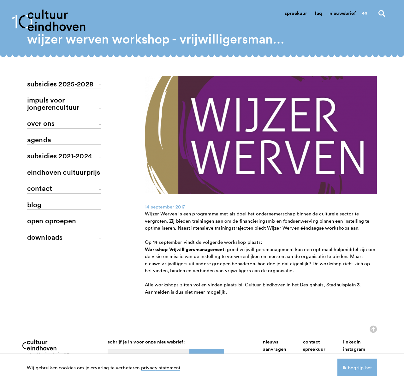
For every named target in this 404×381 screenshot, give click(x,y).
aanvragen (274, 349)
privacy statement (161, 367)
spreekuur (314, 349)
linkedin (352, 341)
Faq (318, 13)
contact (311, 341)
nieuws (271, 341)
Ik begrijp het (357, 367)
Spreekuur (296, 13)
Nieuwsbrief (343, 13)
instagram (354, 349)
